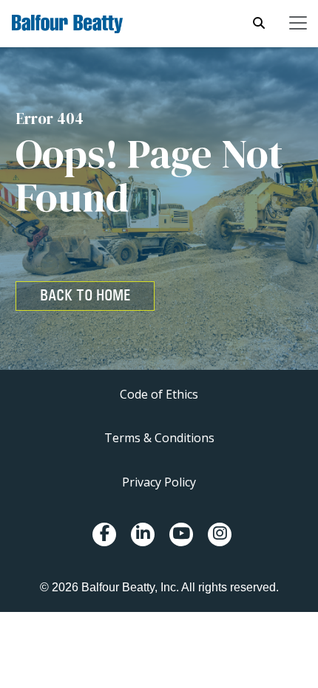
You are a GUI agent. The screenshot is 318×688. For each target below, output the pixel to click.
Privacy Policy (159, 482)
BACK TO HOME (85, 295)
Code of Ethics (159, 394)
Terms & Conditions (159, 438)
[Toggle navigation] (298, 23)
